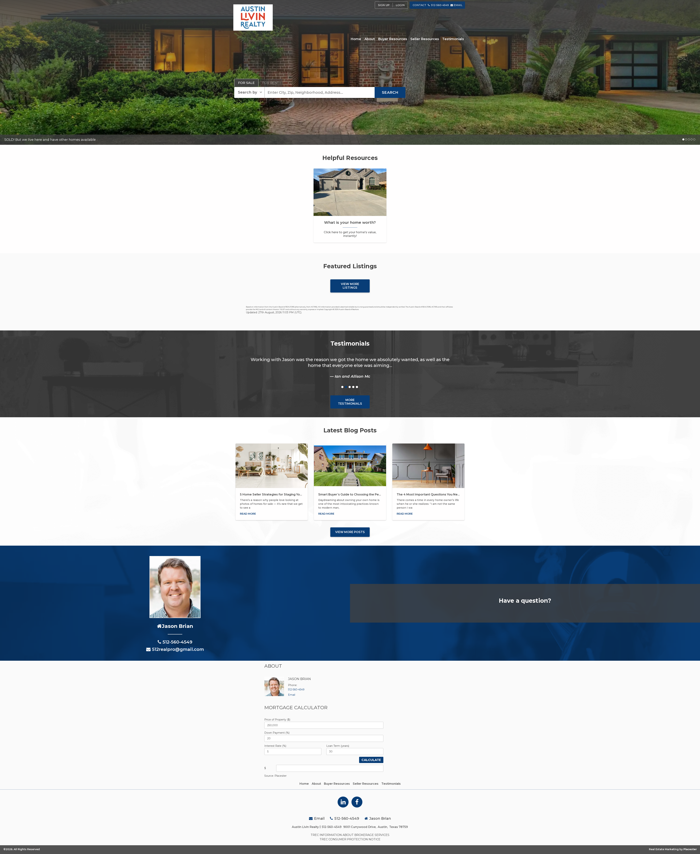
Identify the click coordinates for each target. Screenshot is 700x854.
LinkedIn (343, 802)
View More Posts (350, 532)
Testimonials (453, 39)
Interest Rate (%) (275, 746)
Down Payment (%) (276, 732)
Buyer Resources (392, 39)
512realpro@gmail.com (178, 649)
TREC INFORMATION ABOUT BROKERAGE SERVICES (350, 835)
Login (400, 5)
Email (458, 5)
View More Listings (350, 285)
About (369, 39)
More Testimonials (350, 401)
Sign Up (384, 5)
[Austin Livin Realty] (253, 17)
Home (356, 39)
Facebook (356, 802)
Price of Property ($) (277, 719)
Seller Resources (424, 39)
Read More (248, 513)
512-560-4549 (440, 5)
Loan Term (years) (337, 746)
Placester (690, 849)
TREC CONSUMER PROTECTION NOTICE (350, 839)
